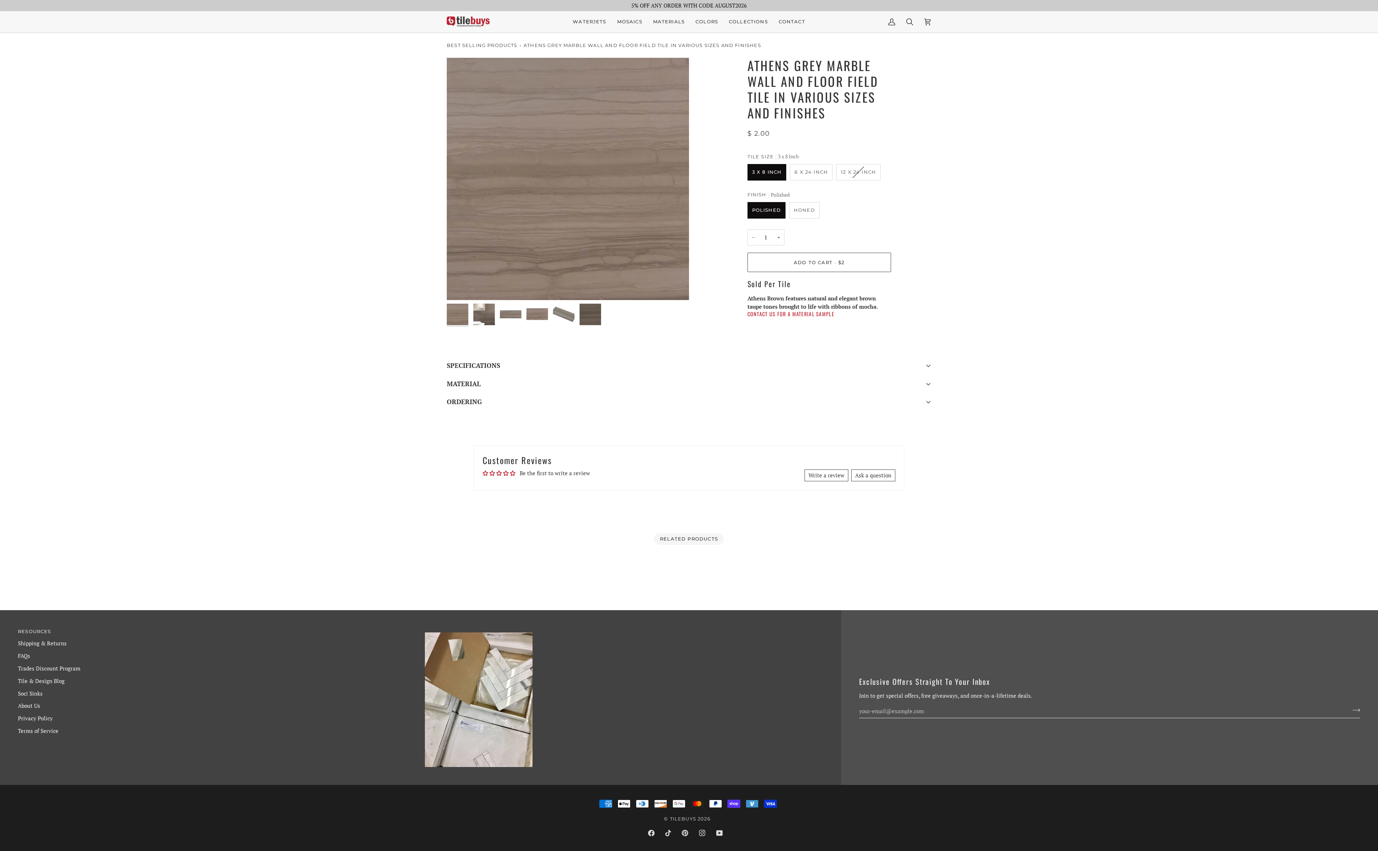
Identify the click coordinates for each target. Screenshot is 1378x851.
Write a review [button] (826, 475)
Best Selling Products (482, 45)
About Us (29, 705)
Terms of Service (38, 730)
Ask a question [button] (873, 475)
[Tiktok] (668, 833)
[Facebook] (651, 833)
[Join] (1354, 710)
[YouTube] (719, 833)
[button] (630, 22)
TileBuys (683, 819)
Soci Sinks (30, 693)
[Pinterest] (685, 833)
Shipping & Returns (42, 643)
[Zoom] (568, 179)
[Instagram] (702, 833)
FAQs (24, 655)
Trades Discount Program (49, 668)
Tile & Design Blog (41, 680)
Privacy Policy (35, 718)
